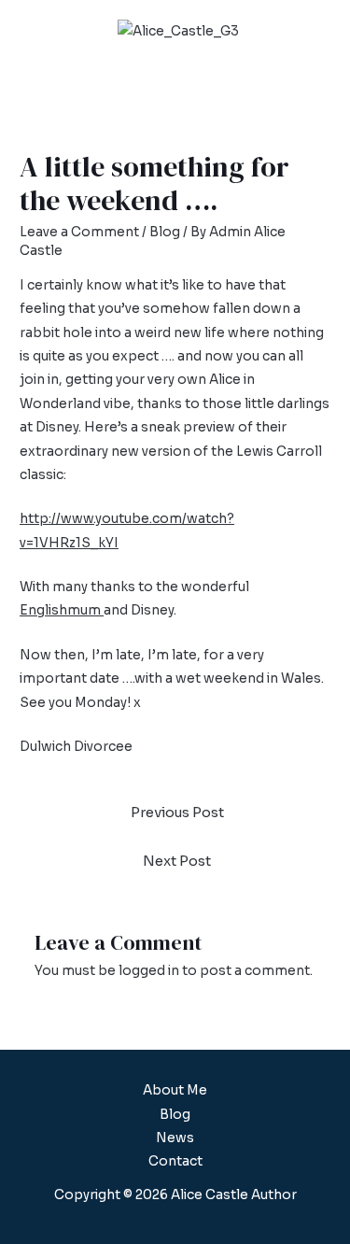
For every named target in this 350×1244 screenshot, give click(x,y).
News (175, 1138)
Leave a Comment (79, 232)
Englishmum (62, 610)
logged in (149, 971)
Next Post (177, 861)
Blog (164, 232)
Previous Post (177, 812)
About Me (175, 1090)
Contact (175, 1161)
